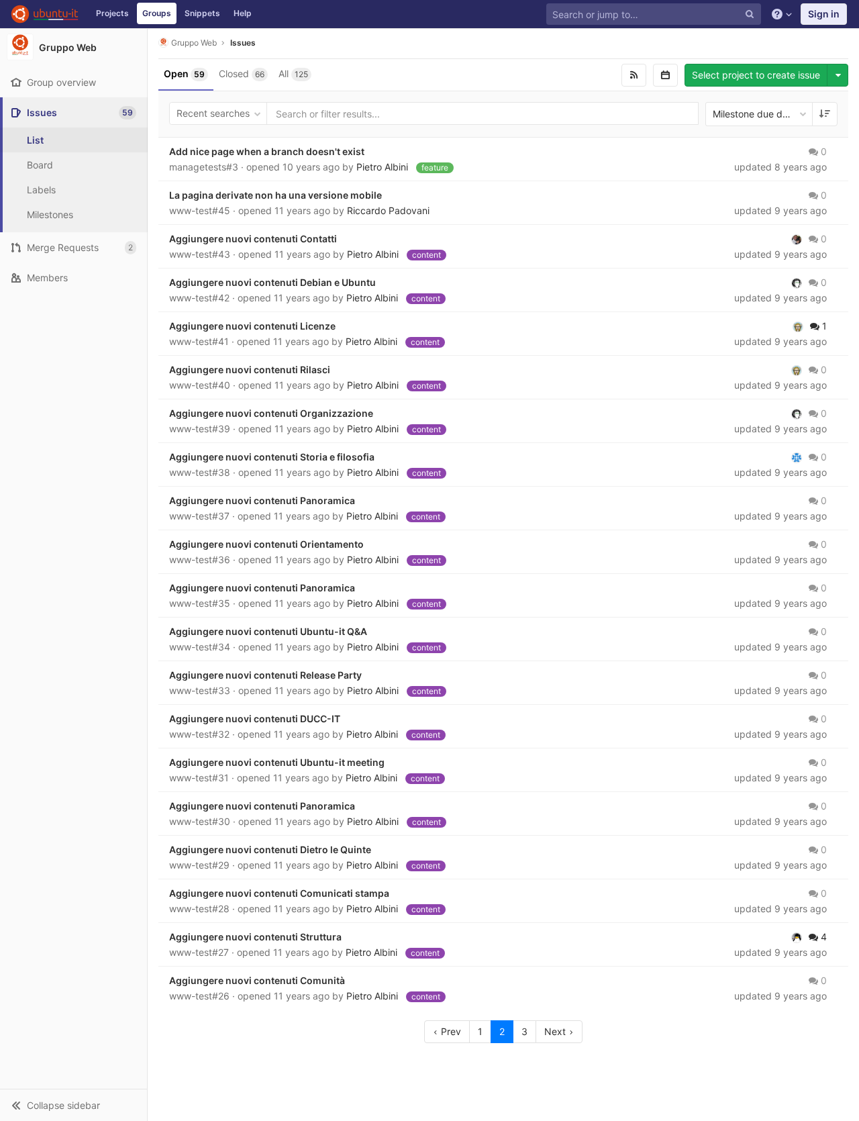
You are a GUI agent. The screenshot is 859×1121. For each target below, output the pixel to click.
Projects (112, 13)
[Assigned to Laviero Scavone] (796, 239)
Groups (156, 13)
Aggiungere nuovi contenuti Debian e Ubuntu (272, 282)
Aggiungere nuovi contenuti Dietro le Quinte (270, 849)
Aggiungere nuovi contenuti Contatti (253, 238)
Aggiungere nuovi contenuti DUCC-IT (254, 718)
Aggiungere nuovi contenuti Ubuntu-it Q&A (268, 631)
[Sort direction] (825, 114)
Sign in (824, 13)
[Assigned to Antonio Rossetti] (796, 937)
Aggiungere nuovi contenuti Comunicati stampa (279, 893)
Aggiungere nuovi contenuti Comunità (257, 980)
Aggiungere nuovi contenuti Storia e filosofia (271, 456)
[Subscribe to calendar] (665, 75)
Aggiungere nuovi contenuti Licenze (252, 326)
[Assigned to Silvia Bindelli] (798, 326)
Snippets (202, 13)
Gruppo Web (194, 43)
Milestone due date (755, 113)
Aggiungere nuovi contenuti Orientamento (266, 544)
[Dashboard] (44, 14)
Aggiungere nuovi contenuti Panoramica (262, 500)
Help (243, 13)
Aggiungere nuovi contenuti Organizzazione (271, 413)
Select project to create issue (756, 75)
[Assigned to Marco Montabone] (796, 282)
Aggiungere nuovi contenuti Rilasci (249, 369)
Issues (243, 43)
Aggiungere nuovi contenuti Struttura (255, 936)
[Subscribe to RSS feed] (633, 75)
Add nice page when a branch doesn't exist (266, 151)
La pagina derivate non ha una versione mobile (275, 195)
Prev (449, 1031)
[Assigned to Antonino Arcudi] (796, 457)
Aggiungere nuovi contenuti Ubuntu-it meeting (277, 762)
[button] (73, 1105)
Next (556, 1031)
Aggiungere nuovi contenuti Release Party (265, 675)
